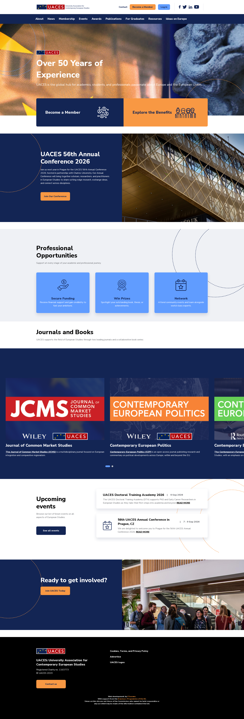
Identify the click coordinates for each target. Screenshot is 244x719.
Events (83, 19)
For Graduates (135, 19)
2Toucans (131, 696)
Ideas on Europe (176, 19)
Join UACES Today (55, 590)
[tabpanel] (55, 417)
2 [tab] (112, 466)
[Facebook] (180, 7)
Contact (123, 7)
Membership (67, 19)
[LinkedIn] (190, 7)
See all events (51, 530)
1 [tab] (107, 466)
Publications (114, 19)
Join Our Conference (55, 196)
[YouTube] (196, 7)
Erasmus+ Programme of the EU (132, 699)
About (39, 19)
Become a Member (142, 7)
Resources (155, 19)
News (51, 19)
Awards (97, 19)
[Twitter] (185, 7)
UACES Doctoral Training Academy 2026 (133, 495)
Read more (183, 502)
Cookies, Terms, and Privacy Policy (129, 651)
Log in (164, 7)
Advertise (115, 656)
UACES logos (117, 662)
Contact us (51, 684)
